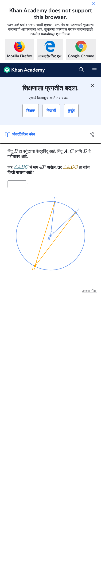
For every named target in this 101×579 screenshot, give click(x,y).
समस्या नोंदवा (89, 291)
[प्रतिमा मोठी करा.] (50, 236)
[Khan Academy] (22, 70)
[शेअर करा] (92, 134)
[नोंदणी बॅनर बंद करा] (92, 85)
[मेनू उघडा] (94, 70)
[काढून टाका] (93, 3)
